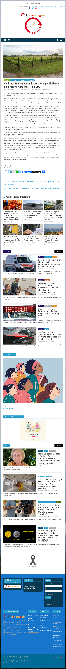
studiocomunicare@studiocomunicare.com (58, 646)
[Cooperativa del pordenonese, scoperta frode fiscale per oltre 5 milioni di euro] (33, 225)
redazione (18, 89)
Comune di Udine (45, 623)
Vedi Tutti (58, 251)
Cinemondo (42, 502)
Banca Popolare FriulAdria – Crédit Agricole (33, 629)
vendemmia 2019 (46, 89)
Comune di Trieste (45, 620)
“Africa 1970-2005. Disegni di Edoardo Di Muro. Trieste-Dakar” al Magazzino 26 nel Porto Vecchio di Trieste (50, 484)
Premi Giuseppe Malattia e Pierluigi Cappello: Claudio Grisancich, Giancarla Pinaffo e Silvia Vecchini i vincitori (49, 458)
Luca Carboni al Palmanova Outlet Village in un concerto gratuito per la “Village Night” (31, 183)
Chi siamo (27, 584)
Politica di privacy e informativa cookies (29, 587)
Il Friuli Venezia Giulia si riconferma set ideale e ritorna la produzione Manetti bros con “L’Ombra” (48, 509)
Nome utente (49, 584)
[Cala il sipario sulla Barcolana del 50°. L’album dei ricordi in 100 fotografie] (53, 225)
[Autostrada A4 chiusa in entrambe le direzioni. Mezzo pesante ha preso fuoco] (33, 201)
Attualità (7, 80)
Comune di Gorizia (45, 630)
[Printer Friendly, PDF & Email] (11, 166)
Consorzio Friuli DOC (36, 89)
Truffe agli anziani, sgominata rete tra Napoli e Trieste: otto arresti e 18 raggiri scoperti (50, 335)
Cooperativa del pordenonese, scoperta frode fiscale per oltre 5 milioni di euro (33, 239)
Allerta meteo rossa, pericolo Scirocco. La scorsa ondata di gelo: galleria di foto (12, 239)
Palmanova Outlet (33, 616)
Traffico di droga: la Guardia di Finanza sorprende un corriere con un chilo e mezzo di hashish (53, 215)
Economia (13, 80)
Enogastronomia (22, 80)
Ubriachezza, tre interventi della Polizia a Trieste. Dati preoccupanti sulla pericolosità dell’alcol (13, 215)
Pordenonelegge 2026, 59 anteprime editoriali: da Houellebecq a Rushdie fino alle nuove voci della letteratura (49, 535)
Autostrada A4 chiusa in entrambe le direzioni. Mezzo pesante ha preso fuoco (33, 214)
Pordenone (48, 306)
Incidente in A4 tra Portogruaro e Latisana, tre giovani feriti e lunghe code (49, 312)
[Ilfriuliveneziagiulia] (5, 40)
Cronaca (41, 257)
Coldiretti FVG (27, 89)
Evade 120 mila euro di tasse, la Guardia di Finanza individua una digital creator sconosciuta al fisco (48, 288)
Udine (54, 257)
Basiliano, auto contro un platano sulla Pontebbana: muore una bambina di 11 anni (49, 263)
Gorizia (47, 280)
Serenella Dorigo (53, 490)
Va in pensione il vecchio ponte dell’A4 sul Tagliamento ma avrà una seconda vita (32, 189)
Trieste (47, 329)
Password (48, 589)
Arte (40, 476)
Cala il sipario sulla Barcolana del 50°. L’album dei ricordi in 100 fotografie (52, 239)
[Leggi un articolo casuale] (61, 40)
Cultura (41, 451)
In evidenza (31, 80)
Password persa (49, 604)
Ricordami (50, 594)
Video (58, 502)
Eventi (46, 451)
